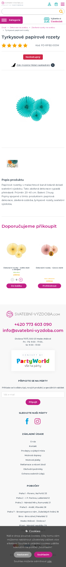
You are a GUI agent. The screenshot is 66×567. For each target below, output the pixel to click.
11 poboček (56, 21)
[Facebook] (27, 421)
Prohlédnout (49, 286)
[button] (50, 4)
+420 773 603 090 (33, 324)
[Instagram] (38, 421)
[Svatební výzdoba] (12, 4)
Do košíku (16, 286)
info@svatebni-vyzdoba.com (33, 330)
